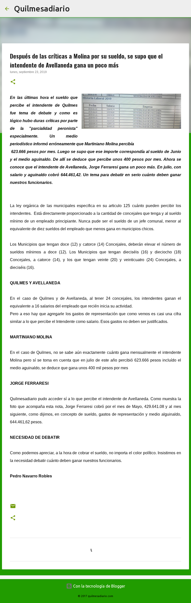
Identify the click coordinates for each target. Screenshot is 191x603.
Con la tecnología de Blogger (98, 586)
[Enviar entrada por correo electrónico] (13, 508)
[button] (13, 82)
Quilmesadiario (42, 8)
